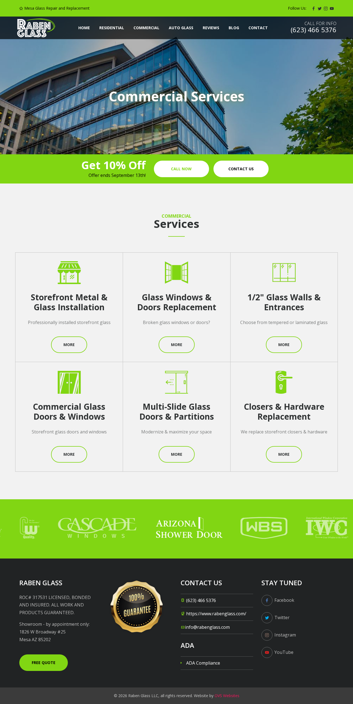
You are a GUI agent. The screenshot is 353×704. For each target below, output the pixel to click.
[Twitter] (320, 8)
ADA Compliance (203, 663)
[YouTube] (332, 8)
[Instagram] (326, 8)
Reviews (211, 27)
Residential (111, 27)
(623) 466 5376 (201, 600)
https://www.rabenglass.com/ (216, 614)
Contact (258, 27)
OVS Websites (227, 695)
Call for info (320, 23)
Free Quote (43, 662)
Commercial (146, 27)
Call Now (181, 168)
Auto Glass (181, 27)
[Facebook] (313, 8)
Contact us (241, 168)
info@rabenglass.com (207, 627)
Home (84, 27)
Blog (234, 27)
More (69, 344)
